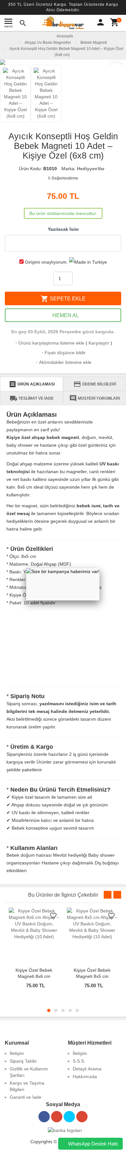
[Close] (99, 568)
